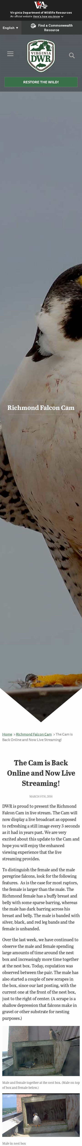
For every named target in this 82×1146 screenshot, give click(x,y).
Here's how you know (46, 16)
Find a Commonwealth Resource (55, 28)
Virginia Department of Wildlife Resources (41, 12)
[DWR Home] (41, 55)
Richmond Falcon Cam (34, 734)
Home (7, 734)
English (11, 28)
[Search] (72, 57)
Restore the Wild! (41, 82)
